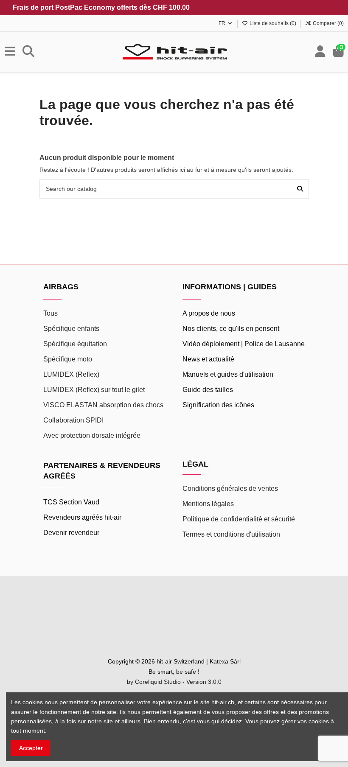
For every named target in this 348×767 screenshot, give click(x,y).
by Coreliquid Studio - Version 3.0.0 (174, 681)
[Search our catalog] (300, 189)
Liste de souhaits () (272, 23)
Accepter (31, 748)
